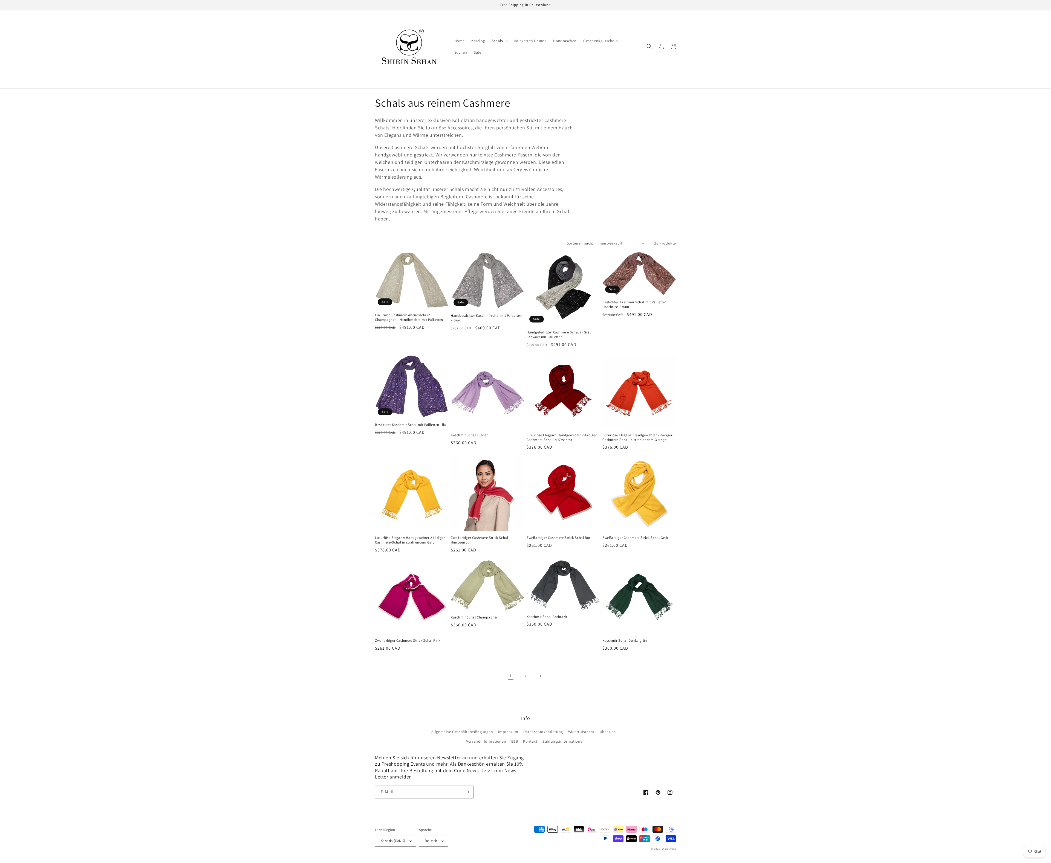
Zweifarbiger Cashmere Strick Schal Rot (558, 538)
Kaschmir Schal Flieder (469, 435)
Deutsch (431, 840)
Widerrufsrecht (581, 731)
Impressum (508, 731)
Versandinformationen (486, 741)
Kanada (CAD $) (393, 840)
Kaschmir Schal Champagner (474, 617)
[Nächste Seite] (540, 676)
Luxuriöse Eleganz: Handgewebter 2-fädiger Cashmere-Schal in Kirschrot (562, 437)
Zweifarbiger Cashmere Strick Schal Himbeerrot (479, 540)
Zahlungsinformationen (563, 741)
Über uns (608, 731)
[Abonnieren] (467, 792)
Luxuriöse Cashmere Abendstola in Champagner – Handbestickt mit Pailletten (409, 317)
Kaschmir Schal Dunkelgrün (624, 640)
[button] (499, 41)
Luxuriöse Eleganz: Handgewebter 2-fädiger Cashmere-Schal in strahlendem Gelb (410, 540)
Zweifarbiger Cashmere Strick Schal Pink (407, 640)
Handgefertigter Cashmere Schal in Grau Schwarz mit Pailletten (559, 334)
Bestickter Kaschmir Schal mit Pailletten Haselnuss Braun (634, 304)
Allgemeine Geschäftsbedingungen (462, 731)
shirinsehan (669, 849)
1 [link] (511, 676)
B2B (514, 741)
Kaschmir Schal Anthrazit (547, 617)
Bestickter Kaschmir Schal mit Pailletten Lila (410, 425)
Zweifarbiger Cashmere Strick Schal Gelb (635, 538)
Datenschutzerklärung (543, 731)
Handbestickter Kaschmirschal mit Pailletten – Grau (486, 317)
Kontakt (530, 741)
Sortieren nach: (580, 243)
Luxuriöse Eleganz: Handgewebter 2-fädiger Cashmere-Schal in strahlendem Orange (637, 437)
